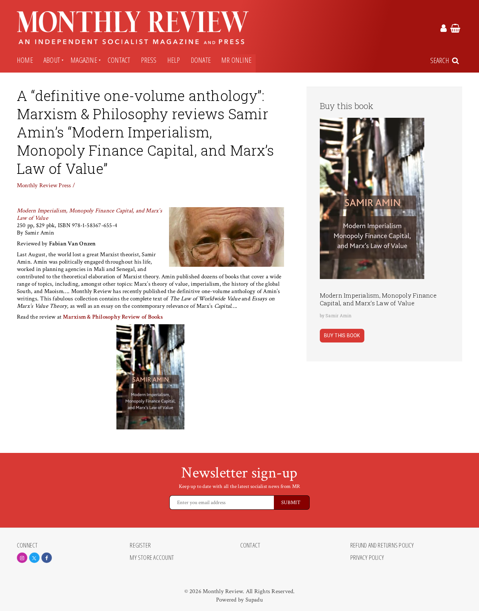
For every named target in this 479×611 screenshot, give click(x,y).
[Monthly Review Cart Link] (455, 29)
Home (25, 60)
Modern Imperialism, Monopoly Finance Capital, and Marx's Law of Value (378, 299)
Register (140, 545)
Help (173, 60)
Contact (119, 60)
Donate (201, 60)
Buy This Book (342, 335)
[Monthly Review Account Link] (443, 29)
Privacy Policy (367, 558)
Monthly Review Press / (46, 185)
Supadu (254, 600)
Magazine (83, 60)
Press (149, 60)
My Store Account (152, 558)
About (51, 60)
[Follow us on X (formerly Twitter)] (34, 557)
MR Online (236, 60)
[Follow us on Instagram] (22, 557)
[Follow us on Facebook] (46, 557)
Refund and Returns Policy (382, 545)
